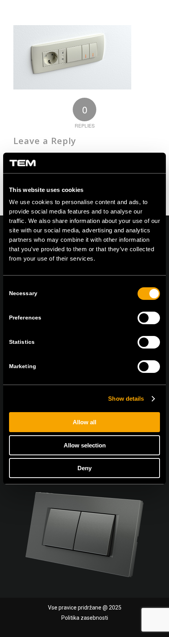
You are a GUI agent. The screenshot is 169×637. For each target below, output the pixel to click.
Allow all (84, 422)
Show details (126, 398)
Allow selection (85, 445)
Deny (84, 468)
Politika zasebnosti (84, 618)
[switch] (149, 318)
